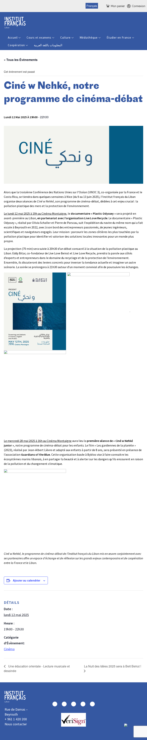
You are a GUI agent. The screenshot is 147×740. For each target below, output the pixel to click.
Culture (65, 37)
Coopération (16, 45)
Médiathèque (89, 37)
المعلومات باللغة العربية (48, 45)
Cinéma (9, 649)
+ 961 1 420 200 (16, 719)
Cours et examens (39, 37)
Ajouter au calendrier (26, 580)
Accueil (13, 37)
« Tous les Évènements (21, 59)
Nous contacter (16, 724)
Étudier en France (119, 37)
